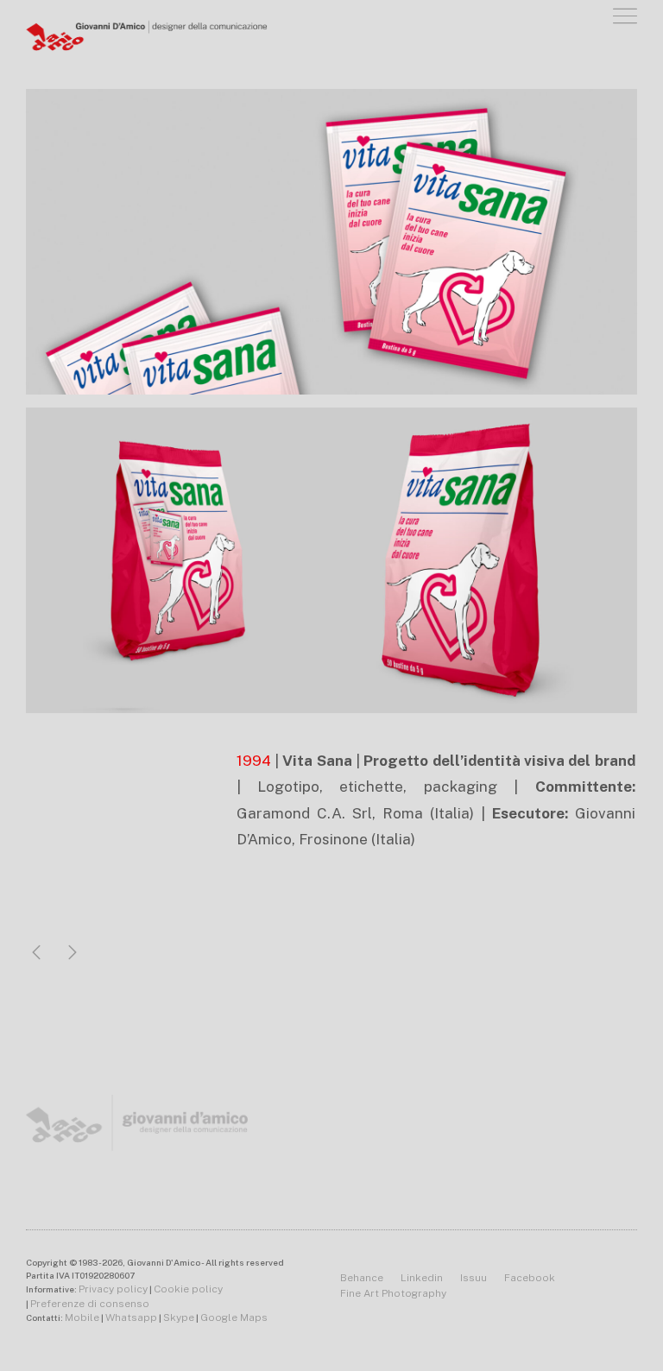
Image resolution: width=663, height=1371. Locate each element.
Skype (178, 1317)
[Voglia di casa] (36, 953)
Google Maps (234, 1317)
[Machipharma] (72, 953)
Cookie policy (188, 1289)
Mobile (82, 1317)
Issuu (473, 1278)
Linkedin (422, 1278)
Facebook (529, 1278)
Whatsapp (131, 1317)
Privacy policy (113, 1289)
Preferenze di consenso (89, 1304)
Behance (361, 1278)
